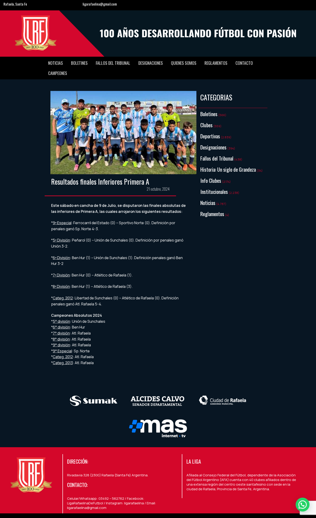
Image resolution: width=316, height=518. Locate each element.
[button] (303, 505)
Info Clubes (210, 180)
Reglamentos (215, 63)
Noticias (55, 63)
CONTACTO (244, 63)
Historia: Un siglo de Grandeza (228, 169)
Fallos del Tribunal (113, 63)
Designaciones (150, 63)
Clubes (206, 125)
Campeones (57, 73)
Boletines (79, 63)
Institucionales (214, 191)
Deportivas (210, 136)
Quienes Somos (183, 63)
